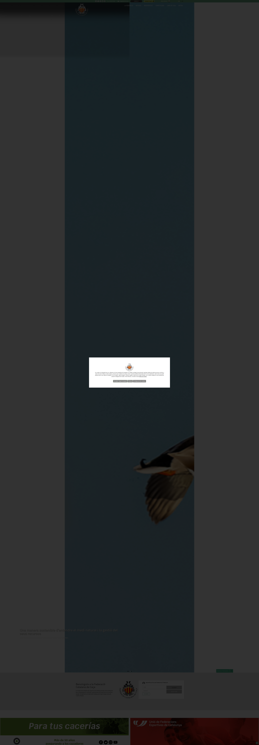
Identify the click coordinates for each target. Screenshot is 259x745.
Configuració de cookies (139, 381)
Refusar (130, 381)
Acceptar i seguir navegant (120, 381)
